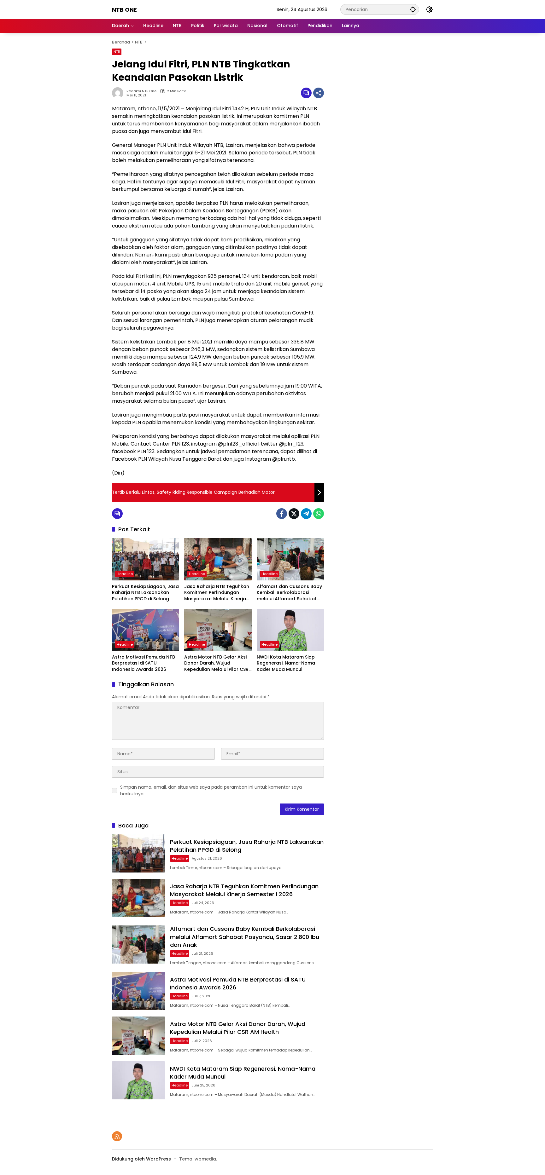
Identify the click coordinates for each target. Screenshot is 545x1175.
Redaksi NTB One (141, 91)
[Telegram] (306, 513)
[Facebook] (281, 513)
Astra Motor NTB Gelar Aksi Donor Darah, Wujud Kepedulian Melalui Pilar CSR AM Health (216, 663)
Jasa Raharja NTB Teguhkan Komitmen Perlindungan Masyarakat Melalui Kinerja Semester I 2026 (216, 593)
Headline (125, 573)
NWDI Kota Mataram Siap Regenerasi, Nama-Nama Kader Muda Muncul (286, 663)
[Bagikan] (318, 93)
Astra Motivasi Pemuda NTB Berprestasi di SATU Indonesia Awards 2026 (143, 663)
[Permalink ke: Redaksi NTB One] (119, 93)
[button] (413, 9)
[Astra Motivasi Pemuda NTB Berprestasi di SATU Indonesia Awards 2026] (145, 630)
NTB (117, 51)
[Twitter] (294, 513)
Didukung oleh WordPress (141, 1159)
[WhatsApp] (318, 513)
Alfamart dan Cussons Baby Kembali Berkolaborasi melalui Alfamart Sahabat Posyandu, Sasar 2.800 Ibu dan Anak (289, 593)
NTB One (124, 10)
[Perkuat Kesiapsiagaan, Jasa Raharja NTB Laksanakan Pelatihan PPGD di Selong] (145, 559)
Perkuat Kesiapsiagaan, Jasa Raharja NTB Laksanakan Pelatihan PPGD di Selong (145, 593)
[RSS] (117, 1136)
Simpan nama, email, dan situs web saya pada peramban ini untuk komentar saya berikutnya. (211, 790)
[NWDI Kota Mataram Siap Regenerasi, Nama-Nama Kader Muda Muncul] (290, 630)
